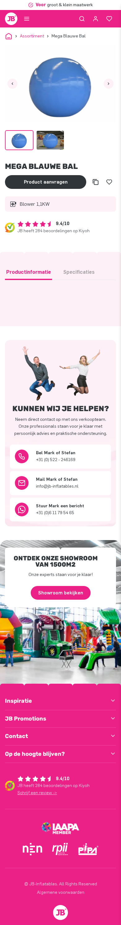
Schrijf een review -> (37, 792)
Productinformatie (28, 272)
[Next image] (109, 84)
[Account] (95, 19)
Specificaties (79, 272)
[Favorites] (109, 19)
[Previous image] (12, 84)
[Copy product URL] (95, 182)
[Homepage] (11, 18)
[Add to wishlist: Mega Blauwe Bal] (109, 182)
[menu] (27, 19)
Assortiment (32, 36)
